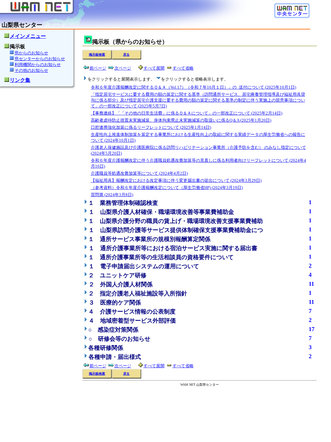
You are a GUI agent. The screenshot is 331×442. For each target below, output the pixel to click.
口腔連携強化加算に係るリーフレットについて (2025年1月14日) (151, 127)
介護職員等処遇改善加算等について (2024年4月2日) (139, 173)
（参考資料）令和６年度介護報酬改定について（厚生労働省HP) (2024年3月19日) (167, 187)
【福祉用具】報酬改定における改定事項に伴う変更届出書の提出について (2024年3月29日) (176, 180)
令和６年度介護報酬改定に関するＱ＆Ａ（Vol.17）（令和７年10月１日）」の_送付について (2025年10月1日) (193, 87)
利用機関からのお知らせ (38, 64)
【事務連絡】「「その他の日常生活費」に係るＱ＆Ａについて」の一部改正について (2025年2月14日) (186, 113)
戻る (126, 54)
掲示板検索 (97, 54)
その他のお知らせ (31, 70)
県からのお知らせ (31, 52)
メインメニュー (28, 36)
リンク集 (20, 80)
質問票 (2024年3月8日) (112, 194)
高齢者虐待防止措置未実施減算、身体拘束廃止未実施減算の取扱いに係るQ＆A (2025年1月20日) (181, 120)
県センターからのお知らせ (40, 58)
